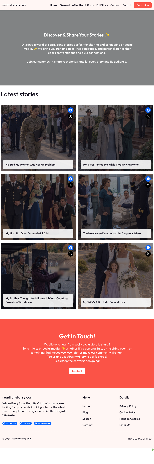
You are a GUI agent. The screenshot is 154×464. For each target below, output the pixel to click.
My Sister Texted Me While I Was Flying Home (111, 164)
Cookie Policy (127, 412)
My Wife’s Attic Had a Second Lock (104, 302)
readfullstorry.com (14, 5)
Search (86, 418)
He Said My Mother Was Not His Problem (30, 164)
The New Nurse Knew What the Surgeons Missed (112, 233)
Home (86, 406)
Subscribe (143, 5)
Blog (85, 412)
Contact (77, 371)
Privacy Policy (127, 406)
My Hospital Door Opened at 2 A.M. (27, 233)
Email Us (124, 425)
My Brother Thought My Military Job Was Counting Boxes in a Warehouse (37, 300)
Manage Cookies (129, 418)
